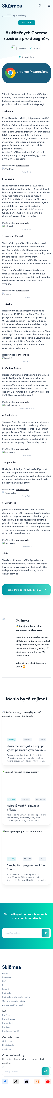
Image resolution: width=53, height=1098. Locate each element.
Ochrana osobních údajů (13, 1000)
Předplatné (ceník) (10, 1030)
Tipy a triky (27, 22)
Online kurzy (7, 1041)
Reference (6, 977)
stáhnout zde (22, 165)
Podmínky (6, 992)
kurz (26, 662)
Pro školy (6, 1026)
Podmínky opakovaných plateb (16, 996)
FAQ (4, 981)
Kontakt (5, 989)
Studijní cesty (8, 1044)
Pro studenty (8, 1022)
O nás (5, 973)
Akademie (6, 1048)
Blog (4, 985)
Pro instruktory (8, 1018)
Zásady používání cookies (13, 1004)
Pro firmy (6, 1015)
